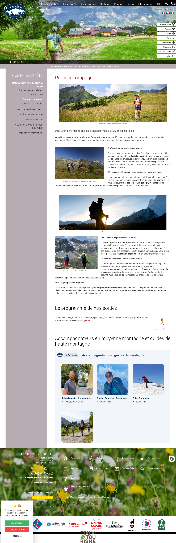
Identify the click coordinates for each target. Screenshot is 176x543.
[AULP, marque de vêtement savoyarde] (132, 524)
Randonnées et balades (31, 90)
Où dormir (105, 4)
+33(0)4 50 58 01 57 (165, 9)
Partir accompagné (110, 66)
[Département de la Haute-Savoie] (78, 524)
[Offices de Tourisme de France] (37, 524)
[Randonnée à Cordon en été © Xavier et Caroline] (112, 103)
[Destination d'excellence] (147, 524)
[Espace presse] (91, 468)
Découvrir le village (50, 4)
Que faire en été (69, 4)
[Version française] (163, 13)
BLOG (158, 4)
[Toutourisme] (88, 537)
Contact (66, 497)
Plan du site (88, 497)
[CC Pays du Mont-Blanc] (115, 524)
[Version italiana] (172, 13)
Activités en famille (31, 114)
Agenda (131, 4)
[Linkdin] (18, 62)
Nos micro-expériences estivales (29, 126)
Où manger (119, 4)
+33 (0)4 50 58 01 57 (45, 463)
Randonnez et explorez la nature (85, 66)
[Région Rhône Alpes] (56, 524)
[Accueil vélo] (161, 524)
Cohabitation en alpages (30, 103)
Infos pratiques (145, 4)
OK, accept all (17, 523)
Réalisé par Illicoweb (101, 497)
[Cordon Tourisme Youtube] (22, 62)
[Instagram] (15, 62)
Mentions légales (76, 497)
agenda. (86, 320)
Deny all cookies (17, 529)
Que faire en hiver (89, 4)
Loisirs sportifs (34, 119)
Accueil (50, 66)
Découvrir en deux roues (28, 109)
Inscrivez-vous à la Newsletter (41, 507)
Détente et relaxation (30, 132)
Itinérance (38, 94)
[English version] (168, 13)
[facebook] (11, 62)
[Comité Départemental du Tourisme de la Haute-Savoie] (96, 524)
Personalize (17, 536)
